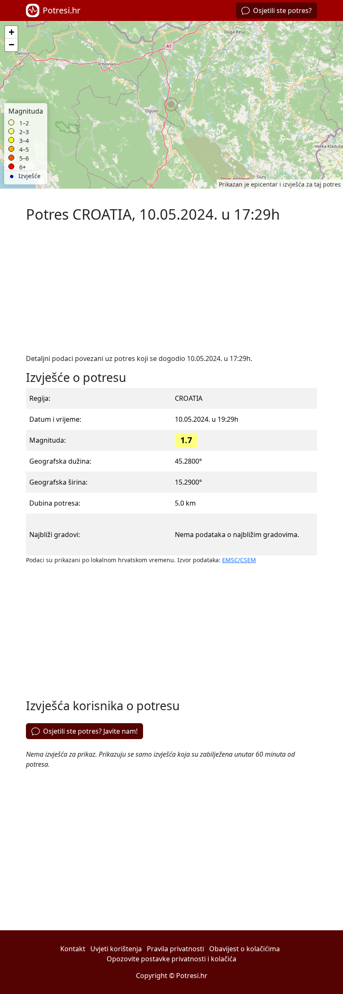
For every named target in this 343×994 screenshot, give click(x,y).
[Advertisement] (171, 288)
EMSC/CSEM (239, 560)
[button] (171, 105)
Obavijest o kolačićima (244, 948)
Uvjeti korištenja (116, 948)
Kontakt (72, 948)
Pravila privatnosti (175, 948)
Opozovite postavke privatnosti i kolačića (171, 958)
